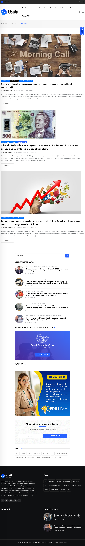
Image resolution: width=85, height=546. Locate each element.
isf (52, 453)
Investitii (42, 279)
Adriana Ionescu (8, 152)
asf (17, 453)
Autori (70, 8)
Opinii (57, 8)
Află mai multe (42, 354)
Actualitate (30, 8)
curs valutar (37, 453)
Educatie (36, 279)
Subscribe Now (55, 436)
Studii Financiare (8, 90)
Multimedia (63, 8)
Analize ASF (25, 16)
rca (60, 457)
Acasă (24, 8)
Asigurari (36, 303)
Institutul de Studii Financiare (58, 543)
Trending (49, 315)
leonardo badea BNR (61, 453)
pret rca (54, 457)
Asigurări (45, 8)
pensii (38, 457)
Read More (6, 103)
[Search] (79, 12)
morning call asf (29, 457)
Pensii (51, 8)
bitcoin (30, 453)
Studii (41, 291)
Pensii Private (46, 457)
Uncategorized (52, 266)
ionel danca (46, 453)
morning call (19, 457)
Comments (29, 90)
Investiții (38, 8)
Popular (44, 266)
